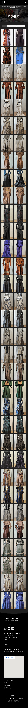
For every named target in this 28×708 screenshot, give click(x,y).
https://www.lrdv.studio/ (14, 701)
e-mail (17, 7)
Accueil (5, 682)
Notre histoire (7, 685)
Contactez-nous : (11, 618)
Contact (6, 687)
